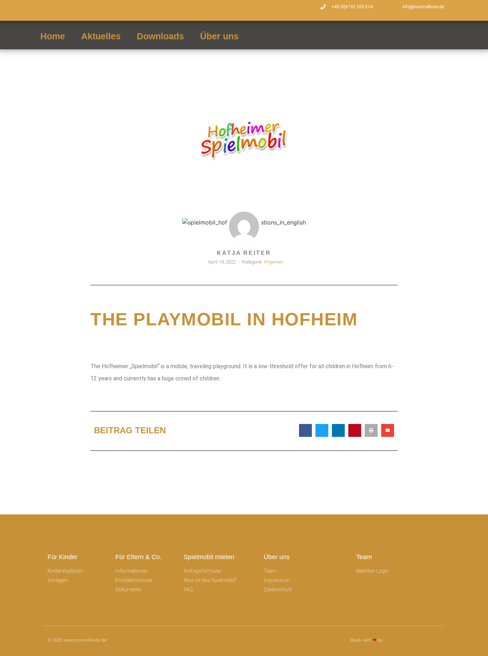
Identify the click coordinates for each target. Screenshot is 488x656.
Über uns (219, 36)
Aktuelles (101, 36)
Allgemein (273, 262)
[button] (305, 430)
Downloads (160, 36)
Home (52, 36)
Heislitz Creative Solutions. (412, 640)
